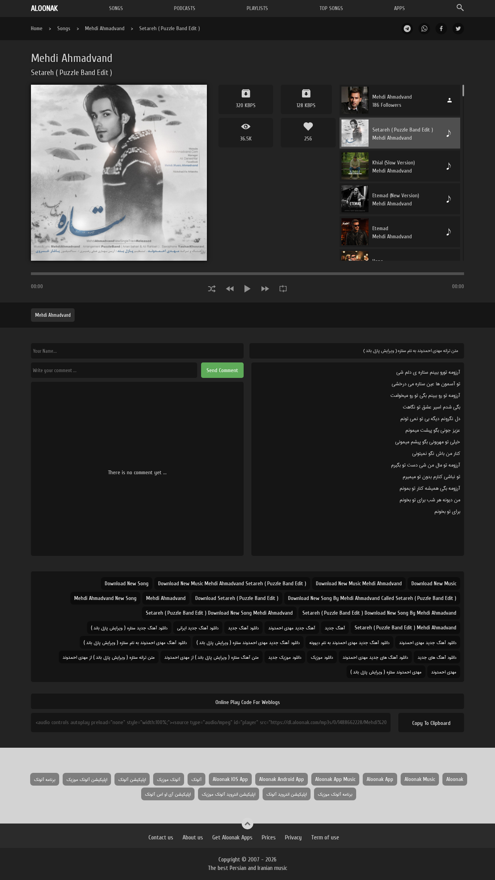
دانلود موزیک (322, 657)
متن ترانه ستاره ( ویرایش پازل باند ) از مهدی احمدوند (109, 657)
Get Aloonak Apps (232, 837)
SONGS (116, 8)
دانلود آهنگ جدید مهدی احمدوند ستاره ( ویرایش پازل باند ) (248, 642)
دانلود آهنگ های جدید (437, 657)
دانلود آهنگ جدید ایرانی (197, 627)
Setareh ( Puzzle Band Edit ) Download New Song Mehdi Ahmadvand (219, 613)
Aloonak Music (420, 779)
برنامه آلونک (44, 779)
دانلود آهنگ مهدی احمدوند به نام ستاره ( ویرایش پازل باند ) (135, 642)
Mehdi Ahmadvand (105, 28)
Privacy (293, 837)
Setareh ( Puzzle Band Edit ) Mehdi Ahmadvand (405, 627)
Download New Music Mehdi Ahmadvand (359, 583)
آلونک (196, 779)
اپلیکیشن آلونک (132, 779)
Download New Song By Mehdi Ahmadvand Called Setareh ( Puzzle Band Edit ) (372, 598)
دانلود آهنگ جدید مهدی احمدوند (427, 642)
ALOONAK (44, 8)
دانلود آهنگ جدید (243, 627)
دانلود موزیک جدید (284, 657)
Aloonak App (380, 779)
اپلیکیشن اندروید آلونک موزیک (228, 794)
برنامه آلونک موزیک (335, 794)
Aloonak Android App (281, 779)
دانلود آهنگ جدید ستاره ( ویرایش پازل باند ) (129, 627)
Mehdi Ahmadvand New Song (105, 598)
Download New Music (433, 583)
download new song (126, 583)
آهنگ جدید (335, 627)
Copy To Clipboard (431, 723)
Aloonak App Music (335, 779)
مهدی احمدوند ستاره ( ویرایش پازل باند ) (386, 671)
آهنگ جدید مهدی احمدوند (291, 627)
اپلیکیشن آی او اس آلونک (168, 794)
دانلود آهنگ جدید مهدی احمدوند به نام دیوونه (349, 642)
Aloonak (454, 779)
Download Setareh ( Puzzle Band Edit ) (236, 598)
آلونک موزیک (168, 779)
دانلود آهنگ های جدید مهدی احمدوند (375, 657)
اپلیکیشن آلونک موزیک (87, 779)
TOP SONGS (331, 8)
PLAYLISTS (257, 8)
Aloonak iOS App (230, 779)
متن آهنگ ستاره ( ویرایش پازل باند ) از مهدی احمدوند (211, 657)
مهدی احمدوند (443, 671)
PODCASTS (184, 8)
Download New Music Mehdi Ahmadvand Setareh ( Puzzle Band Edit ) (232, 583)
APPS (399, 8)
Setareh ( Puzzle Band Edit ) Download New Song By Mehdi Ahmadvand (379, 613)
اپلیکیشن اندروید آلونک (286, 794)
